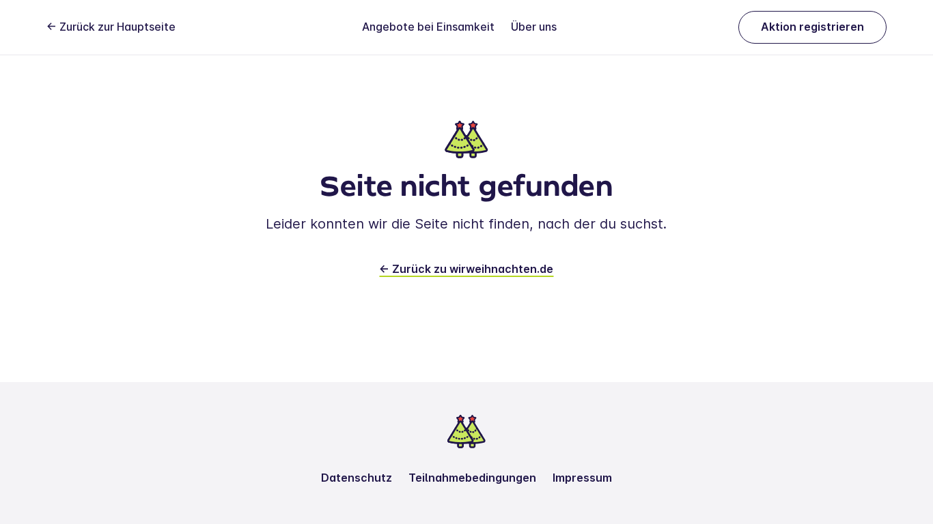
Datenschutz (356, 477)
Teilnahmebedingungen (472, 477)
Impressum (582, 477)
